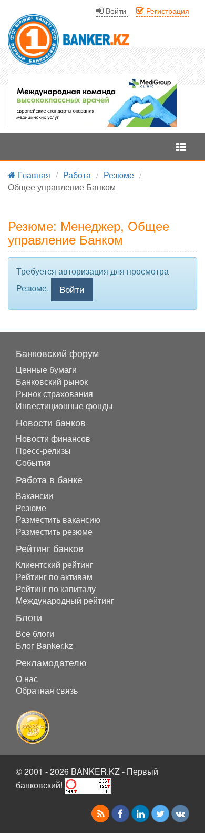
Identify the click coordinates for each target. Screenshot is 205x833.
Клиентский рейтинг (54, 564)
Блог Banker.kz (44, 645)
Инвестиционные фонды (64, 406)
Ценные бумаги (46, 369)
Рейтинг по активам (54, 577)
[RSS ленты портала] (100, 813)
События (33, 462)
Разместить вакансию (58, 519)
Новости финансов (53, 438)
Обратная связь (47, 690)
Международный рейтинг (65, 600)
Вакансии (34, 496)
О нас (27, 679)
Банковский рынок (52, 381)
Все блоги (35, 633)
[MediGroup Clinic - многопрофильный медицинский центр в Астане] (92, 100)
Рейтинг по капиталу (56, 589)
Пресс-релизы (43, 450)
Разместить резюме (54, 531)
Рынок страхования (54, 394)
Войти (72, 289)
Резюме (31, 508)
